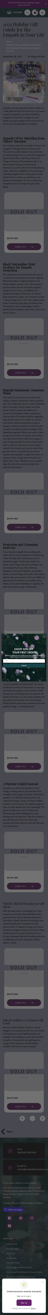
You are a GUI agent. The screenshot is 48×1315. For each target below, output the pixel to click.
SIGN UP (24, 665)
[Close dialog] (44, 635)
